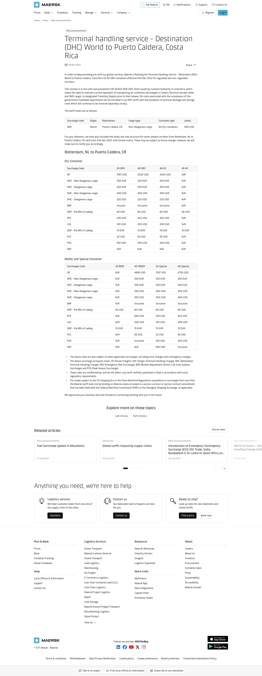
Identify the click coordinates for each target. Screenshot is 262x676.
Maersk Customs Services (97, 553)
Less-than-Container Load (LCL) (101, 582)
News (45, 20)
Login (223, 12)
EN (167, 4)
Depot (87, 597)
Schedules (62, 12)
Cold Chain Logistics (95, 587)
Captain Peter (142, 593)
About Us (190, 553)
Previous (215, 468)
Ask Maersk (152, 4)
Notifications (181, 4)
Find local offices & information (127, 670)
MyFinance (140, 578)
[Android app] (218, 646)
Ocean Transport (93, 548)
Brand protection (170, 658)
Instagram (143, 647)
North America (140, 416)
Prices (37, 12)
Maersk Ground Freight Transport (102, 606)
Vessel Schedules (43, 563)
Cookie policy (126, 658)
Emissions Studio (144, 597)
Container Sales (193, 568)
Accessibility (191, 582)
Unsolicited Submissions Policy (200, 658)
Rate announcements (61, 20)
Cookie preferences (147, 658)
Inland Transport (93, 558)
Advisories (107, 440)
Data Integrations (144, 588)
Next (224, 468)
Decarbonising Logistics (96, 611)
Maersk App (141, 583)
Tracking (76, 12)
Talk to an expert (91, 670)
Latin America (121, 416)
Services (105, 12)
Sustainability (192, 577)
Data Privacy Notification (102, 658)
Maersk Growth (193, 587)
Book (47, 12)
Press (188, 572)
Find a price (187, 515)
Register (209, 12)
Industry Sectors (143, 553)
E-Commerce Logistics (96, 577)
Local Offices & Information (49, 578)
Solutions (55, 515)
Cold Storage (91, 601)
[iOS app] (218, 639)
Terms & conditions (55, 658)
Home (37, 20)
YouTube (131, 647)
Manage (89, 12)
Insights (139, 558)
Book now (206, 515)
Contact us (121, 515)
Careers (189, 548)
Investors (190, 558)
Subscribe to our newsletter (168, 670)
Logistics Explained (145, 563)
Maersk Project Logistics (97, 592)
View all (88, 622)
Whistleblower (78, 658)
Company (122, 12)
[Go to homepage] (47, 5)
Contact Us (221, 4)
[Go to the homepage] (47, 642)
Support (203, 4)
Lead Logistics (91, 563)
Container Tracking (44, 558)
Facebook (125, 647)
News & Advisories (144, 548)
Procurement (192, 563)
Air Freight (90, 572)
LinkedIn (118, 647)
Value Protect (91, 616)
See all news (218, 429)
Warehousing (91, 568)
